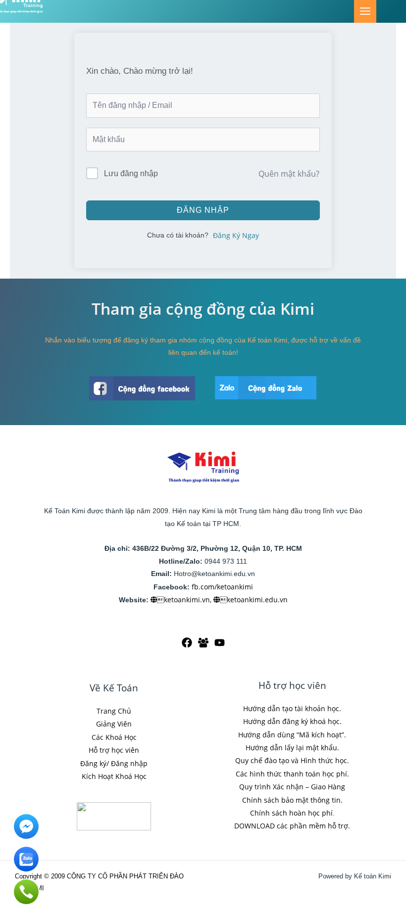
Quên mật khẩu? (288, 173)
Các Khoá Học (114, 737)
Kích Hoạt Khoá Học (114, 776)
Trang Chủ (114, 711)
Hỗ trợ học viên (114, 750)
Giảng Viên (114, 723)
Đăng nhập (203, 210)
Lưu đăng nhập (131, 173)
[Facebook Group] (203, 642)
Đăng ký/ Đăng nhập (114, 763)
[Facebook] (187, 642)
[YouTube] (219, 642)
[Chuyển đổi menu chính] (365, 11)
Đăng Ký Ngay (236, 235)
